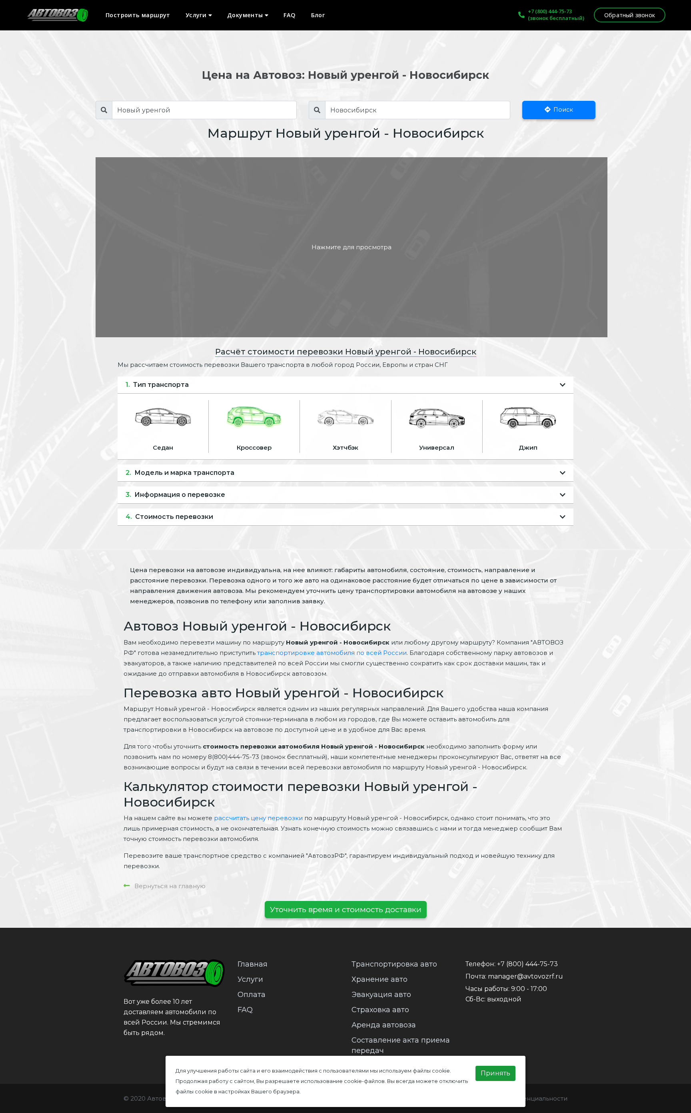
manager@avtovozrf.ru (525, 976)
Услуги (197, 15)
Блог (318, 15)
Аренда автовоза (383, 1025)
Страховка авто (380, 1009)
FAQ (290, 15)
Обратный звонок (629, 15)
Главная (253, 964)
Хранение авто (379, 979)
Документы (246, 15)
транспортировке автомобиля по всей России (332, 653)
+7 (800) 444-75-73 (550, 11)
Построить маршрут (138, 15)
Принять (495, 1073)
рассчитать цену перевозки (258, 818)
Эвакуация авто (381, 994)
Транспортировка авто (394, 964)
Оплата (252, 994)
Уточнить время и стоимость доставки (345, 909)
